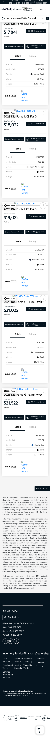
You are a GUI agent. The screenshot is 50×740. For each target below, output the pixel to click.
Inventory (8, 653)
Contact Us (13, 617)
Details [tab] (18, 56)
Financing (29, 653)
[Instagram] (10, 641)
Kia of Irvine (5, 717)
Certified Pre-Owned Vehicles (8, 675)
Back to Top (42, 488)
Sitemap (23, 718)
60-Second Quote (37, 31)
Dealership (42, 653)
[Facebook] (5, 641)
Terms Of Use (17, 717)
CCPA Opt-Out (44, 717)
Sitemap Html (31, 718)
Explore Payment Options (14, 46)
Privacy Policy (11, 718)
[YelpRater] (16, 641)
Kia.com (39, 666)
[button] (35, 46)
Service (18, 653)
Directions (40, 662)
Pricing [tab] (32, 56)
